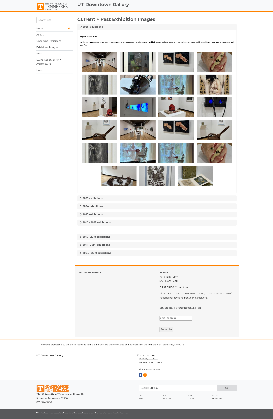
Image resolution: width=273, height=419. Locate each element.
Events (141, 395)
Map (140, 398)
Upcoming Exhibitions (48, 40)
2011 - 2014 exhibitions (96, 245)
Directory (167, 398)
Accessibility (217, 398)
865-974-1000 (44, 402)
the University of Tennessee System (74, 413)
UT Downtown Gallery (103, 4)
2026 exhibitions (92, 27)
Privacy (215, 395)
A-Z (164, 395)
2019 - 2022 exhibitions (96, 222)
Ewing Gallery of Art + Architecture (48, 61)
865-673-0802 (153, 369)
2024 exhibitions (92, 206)
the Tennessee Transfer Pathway (114, 413)
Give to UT (192, 398)
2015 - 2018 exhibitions (96, 237)
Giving (40, 70)
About (40, 34)
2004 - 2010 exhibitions (96, 253)
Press (39, 53)
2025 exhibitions (92, 198)
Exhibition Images (47, 47)
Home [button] (39, 28)
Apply (190, 395)
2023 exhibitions (92, 214)
